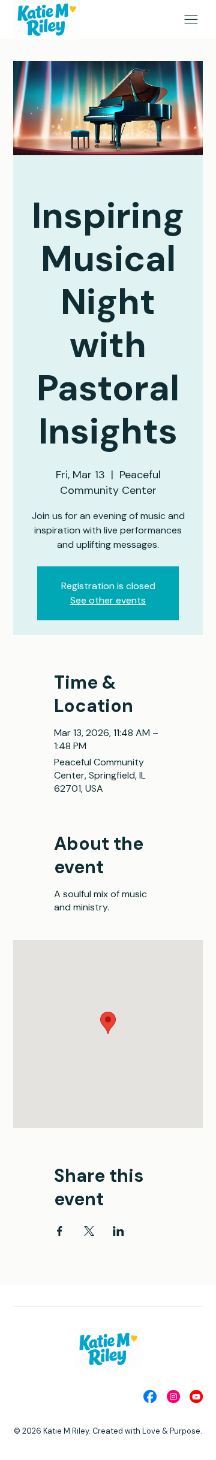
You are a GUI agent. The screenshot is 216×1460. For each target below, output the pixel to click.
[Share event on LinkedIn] (118, 1231)
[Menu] (191, 19)
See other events (108, 600)
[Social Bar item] (150, 1396)
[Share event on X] (89, 1231)
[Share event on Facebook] (59, 1231)
